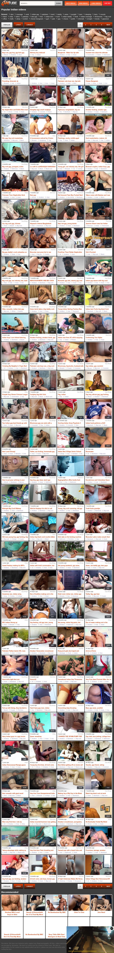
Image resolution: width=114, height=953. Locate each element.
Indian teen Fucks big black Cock (97, 309)
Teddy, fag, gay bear (93, 594)
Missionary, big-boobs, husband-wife (70, 366)
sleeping (88, 14)
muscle (102, 14)
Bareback (67, 112)
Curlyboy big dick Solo (38, 394)
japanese (105, 19)
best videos (70, 3)
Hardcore (75, 596)
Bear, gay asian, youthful (94, 708)
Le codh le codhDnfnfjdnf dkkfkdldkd (43, 166)
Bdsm (22, 169)
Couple (69, 368)
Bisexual (90, 226)
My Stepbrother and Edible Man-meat (15, 110)
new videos (83, 3)
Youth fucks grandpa (93, 508)
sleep (18, 19)
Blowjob (6, 83)
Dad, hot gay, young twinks (67, 223)
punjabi (73, 14)
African (6, 55)
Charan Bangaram (92, 81)
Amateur (13, 55)
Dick (77, 425)
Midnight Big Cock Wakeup (11, 508)
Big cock (15, 140)
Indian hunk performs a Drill (95, 423)
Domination (90, 55)
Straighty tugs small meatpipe (40, 110)
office (5, 19)
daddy (59, 14)
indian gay (35, 14)
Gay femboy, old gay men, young (41, 622)
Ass (106, 83)
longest (29, 25)
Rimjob (73, 340)
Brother (20, 311)
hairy (96, 14)
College (80, 169)
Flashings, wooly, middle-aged (68, 138)
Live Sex (107, 3)
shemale (81, 19)
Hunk (105, 539)
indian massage (86, 16)
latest (18, 25)
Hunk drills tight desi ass (10, 679)
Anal (20, 55)
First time (71, 539)
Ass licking (70, 197)
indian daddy (67, 16)
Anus (46, 83)
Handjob (75, 453)
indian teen (49, 16)
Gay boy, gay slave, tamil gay (40, 480)
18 (4, 112)
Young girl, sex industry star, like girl (70, 166)
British (14, 311)
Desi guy (33, 195)
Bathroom (15, 169)
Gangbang (42, 140)
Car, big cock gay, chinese (11, 223)
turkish (25, 19)
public (73, 19)
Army (69, 83)
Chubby (47, 254)
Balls (74, 83)
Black (22, 140)
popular (7, 25)
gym (47, 19)
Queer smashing (35, 736)
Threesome (105, 226)
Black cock (49, 169)
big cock (108, 16)
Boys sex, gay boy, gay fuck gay (13, 52)
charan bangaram (37, 19)
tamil (52, 14)
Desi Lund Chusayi (8, 451)
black (5, 16)
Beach (12, 226)
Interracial (107, 55)
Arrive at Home (91, 651)
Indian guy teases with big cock (97, 280)
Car (74, 169)
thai (41, 16)
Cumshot (42, 112)
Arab (88, 254)
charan (65, 19)
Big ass (75, 112)
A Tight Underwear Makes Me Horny (70, 879)
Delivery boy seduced (37, 52)
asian (66, 14)
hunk (58, 16)
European (78, 881)
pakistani (45, 14)
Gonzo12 (33, 679)
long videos (96, 3)
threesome (98, 16)
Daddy (70, 881)
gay (59, 19)
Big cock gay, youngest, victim (12, 166)
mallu (12, 19)
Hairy (66, 140)
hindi (76, 16)
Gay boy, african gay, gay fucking (97, 394)
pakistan (25, 16)
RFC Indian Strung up (9, 622)
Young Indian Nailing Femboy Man (70, 309)
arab (27, 14)
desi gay (34, 16)
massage (19, 14)
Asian (74, 55)
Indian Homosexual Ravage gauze (14, 765)
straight (89, 19)
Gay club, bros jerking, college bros (98, 736)
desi (12, 14)
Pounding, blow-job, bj (10, 81)
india (11, 16)
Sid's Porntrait (91, 252)
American (62, 881)
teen (80, 14)
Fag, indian (62, 394)
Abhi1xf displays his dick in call (41, 508)
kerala (97, 19)
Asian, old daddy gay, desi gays (97, 565)
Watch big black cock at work (96, 793)
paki (53, 19)
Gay (33, 55)
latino (18, 16)
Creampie (77, 368)
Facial (50, 112)
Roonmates (90, 451)
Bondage (62, 653)
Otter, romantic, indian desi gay (13, 309)
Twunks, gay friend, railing (95, 765)
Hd (81, 453)
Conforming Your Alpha (94, 337)
